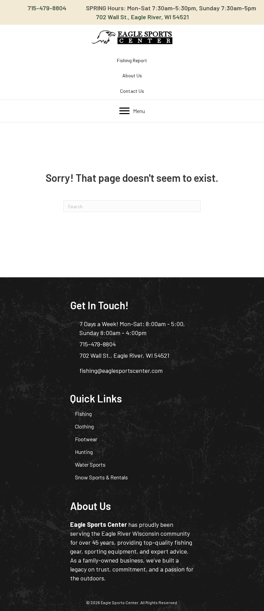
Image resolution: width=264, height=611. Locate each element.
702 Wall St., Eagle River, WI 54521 (142, 17)
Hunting (84, 451)
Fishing (83, 413)
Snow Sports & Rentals (101, 477)
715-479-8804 (47, 8)
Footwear (86, 439)
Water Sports (90, 464)
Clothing (84, 426)
